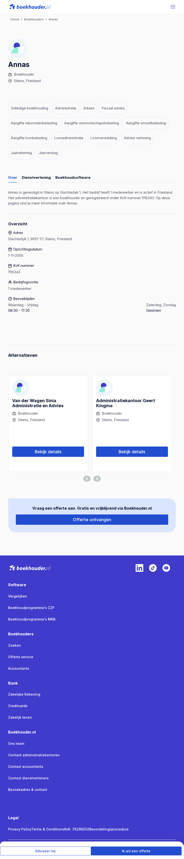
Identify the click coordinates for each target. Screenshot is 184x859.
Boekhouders (21, 634)
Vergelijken (17, 596)
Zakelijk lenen (20, 717)
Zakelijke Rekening (24, 694)
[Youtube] (166, 568)
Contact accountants (25, 766)
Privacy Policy (19, 829)
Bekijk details (48, 451)
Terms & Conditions (47, 829)
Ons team (16, 743)
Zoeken (14, 645)
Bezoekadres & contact (27, 789)
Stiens (19, 80)
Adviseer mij (45, 851)
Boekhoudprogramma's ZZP (31, 608)
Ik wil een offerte (136, 851)
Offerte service (20, 657)
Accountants (18, 668)
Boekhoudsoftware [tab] (73, 177)
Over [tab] (12, 177)
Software (17, 584)
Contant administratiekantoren (34, 755)
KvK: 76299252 (76, 829)
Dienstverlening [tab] (36, 177)
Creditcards (18, 706)
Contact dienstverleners (28, 778)
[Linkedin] (139, 568)
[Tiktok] (153, 568)
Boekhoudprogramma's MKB (31, 619)
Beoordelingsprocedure (109, 829)
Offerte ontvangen (92, 519)
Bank (13, 683)
